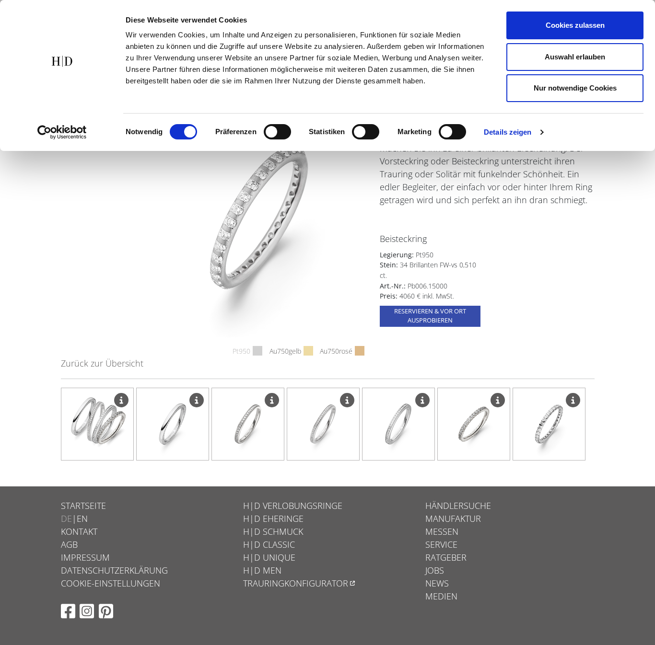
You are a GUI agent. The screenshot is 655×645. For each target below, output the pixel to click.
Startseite (83, 505)
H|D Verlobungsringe (292, 505)
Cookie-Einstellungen (110, 583)
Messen (441, 531)
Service (441, 544)
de (66, 518)
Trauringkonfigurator (295, 583)
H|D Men (262, 570)
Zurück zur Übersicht (102, 363)
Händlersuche (458, 505)
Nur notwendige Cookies (575, 88)
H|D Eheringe (273, 518)
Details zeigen (507, 132)
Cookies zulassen (575, 25)
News (437, 583)
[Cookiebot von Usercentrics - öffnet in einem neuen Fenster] (62, 132)
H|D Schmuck (273, 531)
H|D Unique (269, 557)
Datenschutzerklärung (114, 570)
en (82, 518)
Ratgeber (446, 557)
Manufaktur (453, 518)
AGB (69, 544)
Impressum (85, 557)
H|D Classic (269, 544)
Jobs (434, 570)
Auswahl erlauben (575, 57)
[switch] (277, 131)
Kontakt (79, 531)
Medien (441, 596)
